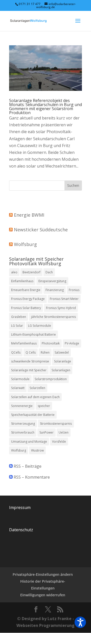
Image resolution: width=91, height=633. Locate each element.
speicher (44, 406)
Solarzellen (37, 388)
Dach (49, 272)
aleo (14, 272)
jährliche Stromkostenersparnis (53, 317)
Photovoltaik (51, 343)
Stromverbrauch (22, 432)
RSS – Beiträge (27, 466)
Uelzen (64, 432)
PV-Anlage (72, 343)
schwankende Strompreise (30, 361)
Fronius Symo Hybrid (61, 308)
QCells (15, 352)
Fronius (74, 290)
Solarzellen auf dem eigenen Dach (35, 397)
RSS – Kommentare (31, 477)
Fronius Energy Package (28, 299)
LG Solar (17, 325)
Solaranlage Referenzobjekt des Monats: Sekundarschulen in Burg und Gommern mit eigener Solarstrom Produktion (45, 106)
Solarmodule (20, 379)
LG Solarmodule (39, 325)
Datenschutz (21, 530)
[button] (80, 622)
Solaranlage (62, 361)
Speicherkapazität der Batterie (33, 415)
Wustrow (37, 450)
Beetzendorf (31, 272)
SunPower (46, 432)
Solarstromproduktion (51, 379)
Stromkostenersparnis (56, 423)
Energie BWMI (29, 215)
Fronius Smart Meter (64, 299)
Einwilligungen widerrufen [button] (42, 595)
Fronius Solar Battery (26, 308)
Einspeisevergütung (52, 281)
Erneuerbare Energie (25, 290)
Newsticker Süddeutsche (41, 230)
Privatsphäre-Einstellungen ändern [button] (43, 574)
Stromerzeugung (23, 423)
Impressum (20, 507)
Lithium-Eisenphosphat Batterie (33, 334)
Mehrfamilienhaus (24, 343)
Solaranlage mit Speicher (29, 370)
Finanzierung (55, 290)
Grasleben (18, 317)
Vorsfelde (59, 441)
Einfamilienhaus (22, 281)
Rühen (45, 352)
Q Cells (31, 352)
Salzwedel (62, 352)
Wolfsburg (25, 244)
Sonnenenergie (22, 406)
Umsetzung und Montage (29, 441)
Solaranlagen (61, 370)
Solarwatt (18, 388)
